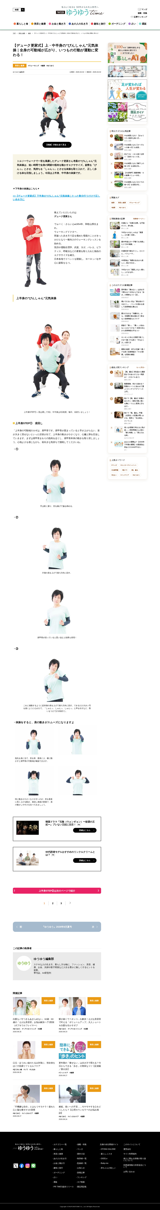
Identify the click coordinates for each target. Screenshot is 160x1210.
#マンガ (114, 465)
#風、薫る (134, 470)
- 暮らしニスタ (106, 1154)
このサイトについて (131, 1144)
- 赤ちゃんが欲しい (108, 1168)
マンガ (144, 9)
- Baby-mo (104, 1163)
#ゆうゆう (50, 66)
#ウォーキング (33, 66)
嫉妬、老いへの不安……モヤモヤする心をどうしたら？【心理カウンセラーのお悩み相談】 (80, 1109)
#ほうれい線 (17, 1069)
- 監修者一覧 (81, 1163)
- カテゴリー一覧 (59, 1144)
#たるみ (32, 1069)
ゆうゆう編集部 (44, 958)
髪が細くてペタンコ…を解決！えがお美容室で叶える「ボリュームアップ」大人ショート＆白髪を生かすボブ (80, 1022)
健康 (29, 33)
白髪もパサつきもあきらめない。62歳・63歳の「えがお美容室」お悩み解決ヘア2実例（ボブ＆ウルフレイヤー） (33, 1022)
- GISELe (103, 1159)
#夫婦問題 (114, 470)
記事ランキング (140, 17)
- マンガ (79, 1149)
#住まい (114, 475)
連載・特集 (142, 13)
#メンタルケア (27, 1113)
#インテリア (125, 475)
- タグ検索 (80, 1182)
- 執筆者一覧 (81, 1159)
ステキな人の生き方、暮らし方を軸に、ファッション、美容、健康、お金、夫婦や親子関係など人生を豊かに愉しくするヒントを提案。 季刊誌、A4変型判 (64, 968)
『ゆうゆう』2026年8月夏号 (57, 926)
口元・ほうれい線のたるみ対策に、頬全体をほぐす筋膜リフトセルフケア (34, 1064)
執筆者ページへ (138, 219)
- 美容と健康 (57, 1154)
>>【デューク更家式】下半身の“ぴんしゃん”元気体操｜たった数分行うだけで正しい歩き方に (56, 198)
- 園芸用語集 (81, 1187)
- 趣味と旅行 (57, 1168)
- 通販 (54, 1182)
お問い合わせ (129, 1172)
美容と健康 (22, 33)
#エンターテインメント (129, 465)
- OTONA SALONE (108, 1149)
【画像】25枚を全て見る (55, 145)
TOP (14, 33)
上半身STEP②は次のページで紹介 (57, 890)
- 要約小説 (80, 1154)
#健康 (43, 66)
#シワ (26, 1069)
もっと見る (140, 367)
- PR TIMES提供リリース (63, 1187)
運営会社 (127, 1149)
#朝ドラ (124, 470)
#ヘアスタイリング (29, 1029)
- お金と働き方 (58, 1163)
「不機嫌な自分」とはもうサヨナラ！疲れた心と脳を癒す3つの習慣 (34, 1108)
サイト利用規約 (130, 1154)
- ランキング (81, 1177)
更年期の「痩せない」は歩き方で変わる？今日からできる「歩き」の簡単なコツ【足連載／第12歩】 (80, 1066)
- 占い (54, 1177)
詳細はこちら (84, 830)
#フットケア (63, 1073)
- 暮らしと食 (57, 1149)
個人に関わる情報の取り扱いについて (134, 1159)
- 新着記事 (80, 1173)
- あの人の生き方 (59, 1159)
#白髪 (40, 1029)
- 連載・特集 (81, 1144)
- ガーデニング (58, 1173)
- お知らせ (80, 1168)
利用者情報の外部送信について (134, 1166)
